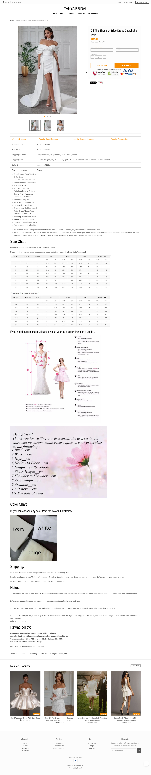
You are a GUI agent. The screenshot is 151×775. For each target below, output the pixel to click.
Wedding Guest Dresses (48, 139)
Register (92, 748)
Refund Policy (59, 746)
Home (12, 20)
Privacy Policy (59, 743)
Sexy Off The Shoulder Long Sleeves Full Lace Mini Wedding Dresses (59, 719)
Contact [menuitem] (81, 14)
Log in (119, 2)
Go (139, 750)
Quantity (94, 54)
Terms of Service (59, 748)
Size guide (98, 47)
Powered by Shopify (75, 768)
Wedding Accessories (119, 139)
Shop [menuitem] (62, 14)
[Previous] (9, 72)
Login (92, 746)
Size (96, 47)
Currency (14, 2)
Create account (128, 2)
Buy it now (126, 65)
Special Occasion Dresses (84, 139)
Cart (143, 2)
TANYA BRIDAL (75, 9)
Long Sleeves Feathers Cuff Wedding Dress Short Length (92, 719)
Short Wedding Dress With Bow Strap (25, 718)
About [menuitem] (71, 14)
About (25, 743)
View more (135, 666)
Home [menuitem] (55, 14)
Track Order (25, 751)
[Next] (86, 72)
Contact (25, 746)
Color (118, 47)
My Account (92, 743)
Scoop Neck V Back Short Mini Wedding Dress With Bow (126, 719)
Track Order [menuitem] (93, 14)
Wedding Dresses (19, 139)
